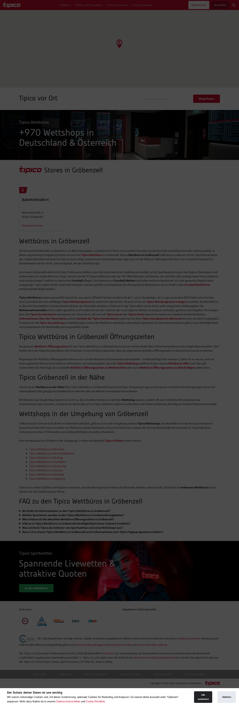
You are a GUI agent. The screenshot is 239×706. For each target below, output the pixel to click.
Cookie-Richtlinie (95, 701)
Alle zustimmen (203, 697)
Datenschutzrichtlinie (68, 701)
